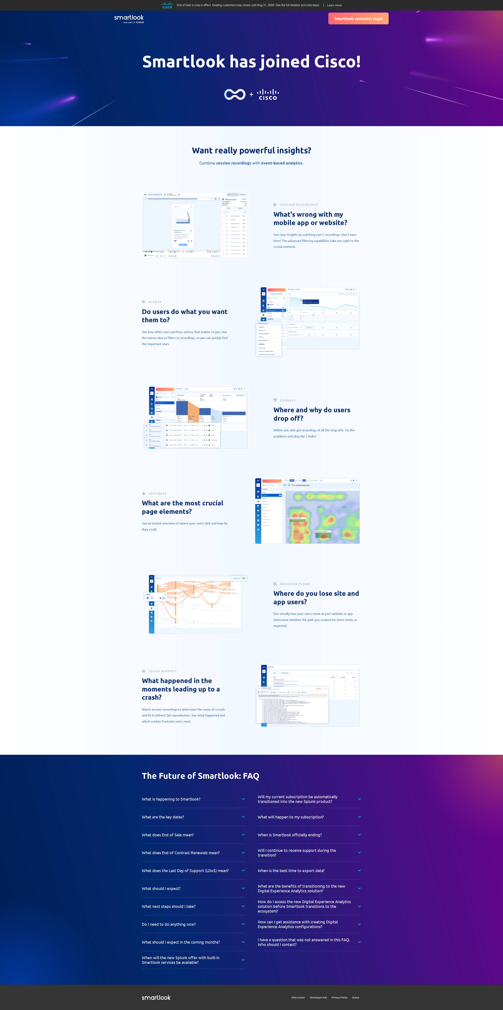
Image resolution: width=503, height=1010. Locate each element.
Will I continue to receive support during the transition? (297, 852)
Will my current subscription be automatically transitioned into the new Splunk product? (298, 799)
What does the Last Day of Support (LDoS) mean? (185, 870)
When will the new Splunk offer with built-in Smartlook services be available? (180, 960)
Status (355, 997)
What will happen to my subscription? (291, 816)
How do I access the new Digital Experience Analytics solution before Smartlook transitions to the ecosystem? (304, 906)
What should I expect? (161, 888)
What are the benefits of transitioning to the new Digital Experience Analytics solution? (301, 888)
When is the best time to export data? (291, 870)
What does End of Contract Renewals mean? (181, 852)
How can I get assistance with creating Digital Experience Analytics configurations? (298, 924)
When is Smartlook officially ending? (290, 834)
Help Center (298, 997)
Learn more (334, 5)
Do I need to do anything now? (169, 924)
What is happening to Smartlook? (171, 798)
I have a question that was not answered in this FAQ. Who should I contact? (304, 942)
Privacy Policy (339, 997)
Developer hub (318, 997)
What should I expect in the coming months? (181, 941)
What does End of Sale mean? (168, 834)
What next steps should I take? (169, 906)
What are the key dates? (163, 816)
